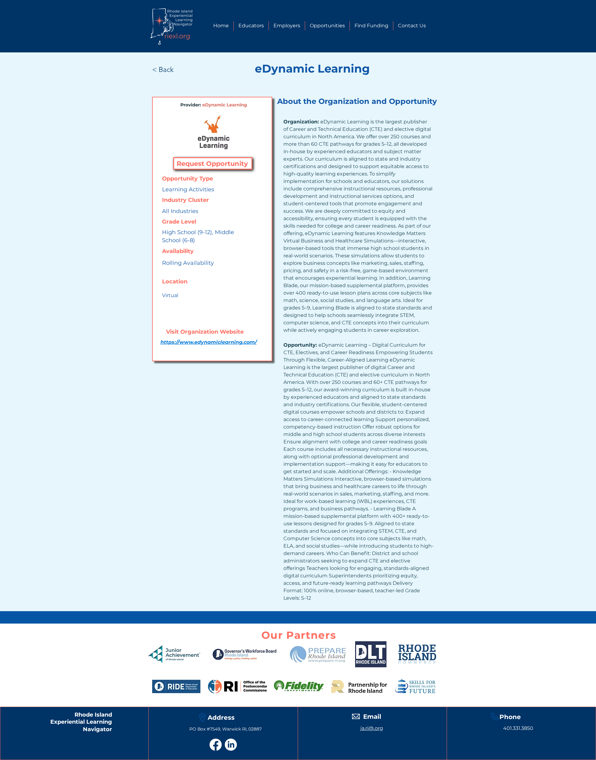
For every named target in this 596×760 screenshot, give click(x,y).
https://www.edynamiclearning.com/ (208, 342)
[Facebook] (216, 745)
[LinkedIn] (231, 745)
